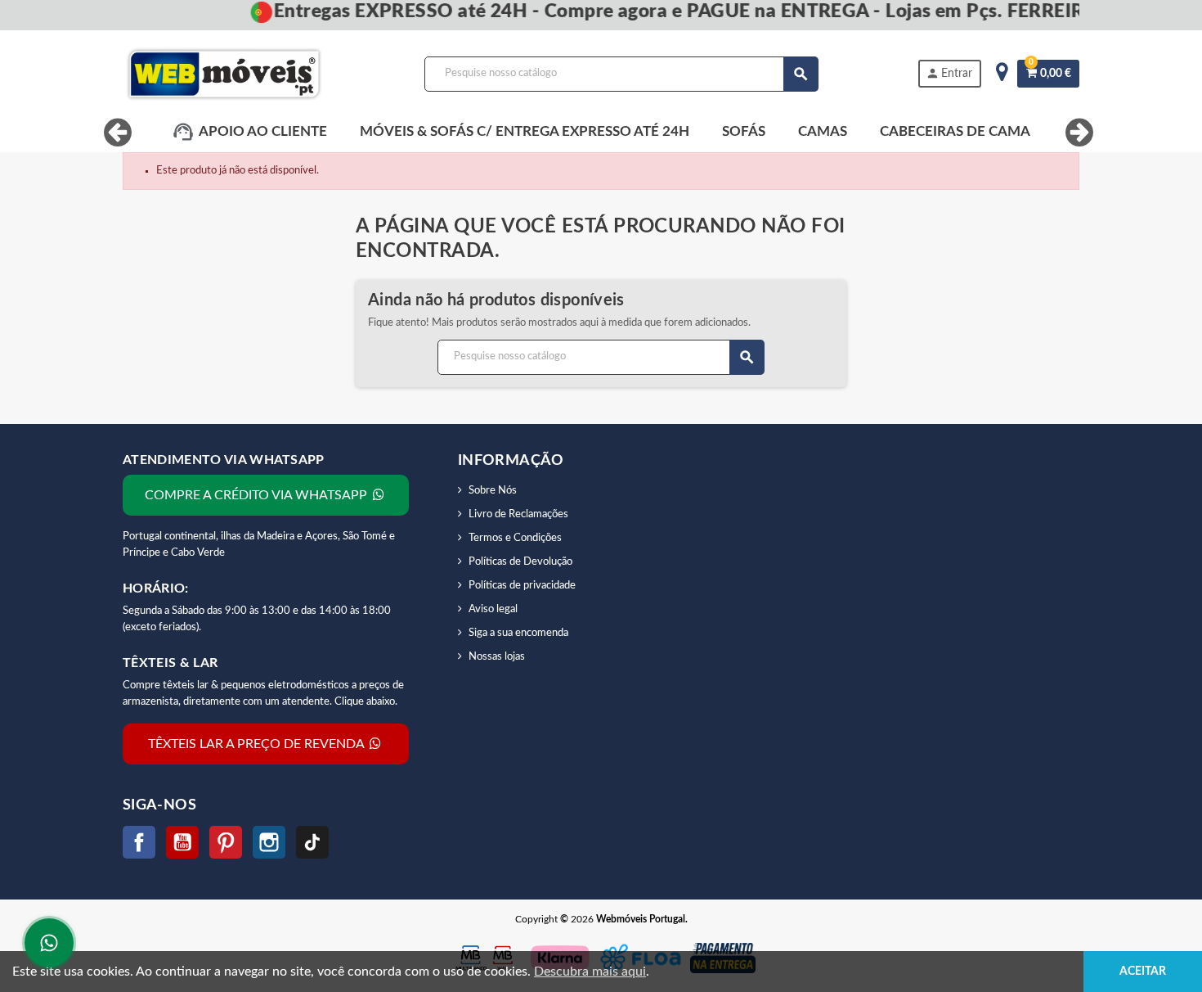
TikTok (312, 842)
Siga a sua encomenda (518, 633)
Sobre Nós (493, 490)
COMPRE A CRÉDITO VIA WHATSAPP (257, 495)
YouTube (182, 842)
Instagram (269, 842)
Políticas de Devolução (520, 562)
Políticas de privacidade (522, 585)
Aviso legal (493, 609)
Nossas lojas (497, 657)
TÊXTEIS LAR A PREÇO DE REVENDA (257, 744)
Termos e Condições (515, 538)
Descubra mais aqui (590, 971)
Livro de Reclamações (518, 514)
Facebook (139, 842)
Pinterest (225, 842)
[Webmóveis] (224, 74)
